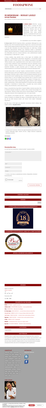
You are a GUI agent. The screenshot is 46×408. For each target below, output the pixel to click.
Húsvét (6, 362)
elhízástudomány (14, 356)
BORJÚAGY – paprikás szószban (14, 304)
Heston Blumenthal (18, 360)
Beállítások (39, 405)
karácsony (9, 362)
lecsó (16, 362)
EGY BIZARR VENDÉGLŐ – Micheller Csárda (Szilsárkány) (20, 323)
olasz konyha (14, 369)
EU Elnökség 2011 (11, 358)
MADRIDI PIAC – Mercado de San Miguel (15, 309)
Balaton (11, 352)
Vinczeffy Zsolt (7, 313)
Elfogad (31, 405)
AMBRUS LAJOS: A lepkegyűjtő (14, 319)
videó (11, 373)
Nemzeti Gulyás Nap (8, 369)
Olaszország (18, 369)
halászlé (13, 360)
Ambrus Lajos (7, 352)
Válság (17, 373)
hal (10, 360)
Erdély (19, 356)
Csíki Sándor (9, 19)
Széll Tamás (16, 371)
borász (19, 19)
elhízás (10, 356)
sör (19, 371)
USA (8, 373)
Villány (14, 373)
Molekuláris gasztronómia (9, 367)
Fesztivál (16, 358)
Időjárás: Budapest (8, 290)
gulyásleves (6, 360)
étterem (6, 375)
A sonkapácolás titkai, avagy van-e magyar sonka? (18, 321)
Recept (13, 371)
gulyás (19, 358)
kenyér (13, 362)
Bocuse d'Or (7, 354)
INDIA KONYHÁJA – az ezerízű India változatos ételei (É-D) (23, 311)
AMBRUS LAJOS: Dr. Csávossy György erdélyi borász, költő (22, 313)
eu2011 (6, 358)
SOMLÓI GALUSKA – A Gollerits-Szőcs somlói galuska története (22, 315)
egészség (6, 356)
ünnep (9, 375)
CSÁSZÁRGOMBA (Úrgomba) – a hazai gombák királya (21, 306)
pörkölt (9, 371)
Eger (20, 354)
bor (16, 19)
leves (19, 362)
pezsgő (6, 371)
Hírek (21, 19)
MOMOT (15, 367)
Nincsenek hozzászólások (27, 19)
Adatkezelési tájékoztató (29, 352)
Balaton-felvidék (16, 352)
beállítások (12, 406)
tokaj (6, 373)
